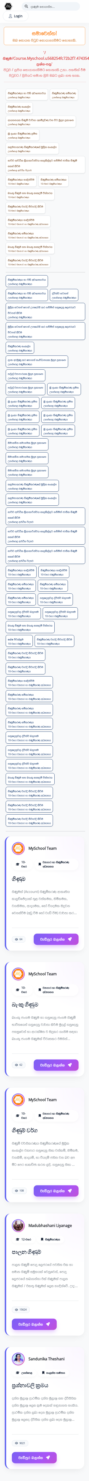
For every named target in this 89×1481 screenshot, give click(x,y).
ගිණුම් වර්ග (24, 1129)
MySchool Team (42, 847)
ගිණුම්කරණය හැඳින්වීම (21, 181)
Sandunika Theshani (46, 1357)
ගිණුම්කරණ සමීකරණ (64, 95)
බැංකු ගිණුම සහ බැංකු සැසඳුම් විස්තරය (30, 195)
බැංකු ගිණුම (25, 1003)
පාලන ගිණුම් (26, 1250)
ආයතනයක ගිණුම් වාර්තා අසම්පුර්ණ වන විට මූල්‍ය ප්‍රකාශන (41, 122)
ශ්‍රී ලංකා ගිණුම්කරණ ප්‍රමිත (22, 135)
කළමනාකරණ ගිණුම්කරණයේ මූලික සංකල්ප (32, 149)
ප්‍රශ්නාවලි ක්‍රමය (30, 1384)
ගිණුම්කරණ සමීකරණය (53, 181)
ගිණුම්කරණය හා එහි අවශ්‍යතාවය (27, 95)
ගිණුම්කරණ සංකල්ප (19, 108)
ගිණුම (19, 877)
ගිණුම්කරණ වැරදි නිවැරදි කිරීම (25, 208)
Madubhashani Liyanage (50, 1224)
